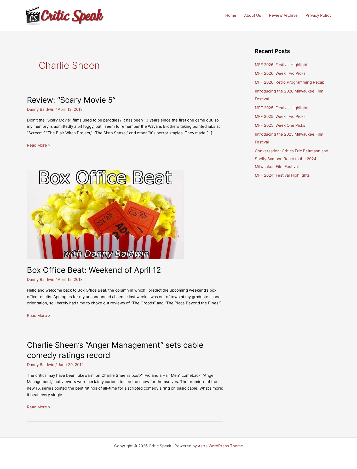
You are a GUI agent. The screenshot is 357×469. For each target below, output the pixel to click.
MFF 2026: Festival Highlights (282, 64)
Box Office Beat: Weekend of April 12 (94, 270)
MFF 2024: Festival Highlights (282, 175)
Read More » (38, 145)
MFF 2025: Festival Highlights (282, 107)
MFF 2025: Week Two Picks (280, 116)
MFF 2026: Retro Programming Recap (289, 82)
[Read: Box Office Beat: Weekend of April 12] (105, 214)
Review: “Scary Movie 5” (71, 100)
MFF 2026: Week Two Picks (280, 73)
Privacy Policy (318, 15)
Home (230, 15)
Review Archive (283, 15)
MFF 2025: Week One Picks (280, 125)
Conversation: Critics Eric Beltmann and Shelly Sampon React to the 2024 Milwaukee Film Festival (291, 158)
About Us (252, 15)
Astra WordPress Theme (220, 445)
